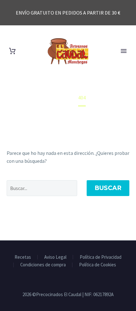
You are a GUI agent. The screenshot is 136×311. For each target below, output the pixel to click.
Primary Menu (123, 51)
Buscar (108, 188)
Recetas (23, 257)
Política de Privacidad (100, 257)
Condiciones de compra (43, 265)
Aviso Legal (55, 257)
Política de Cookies (97, 265)
